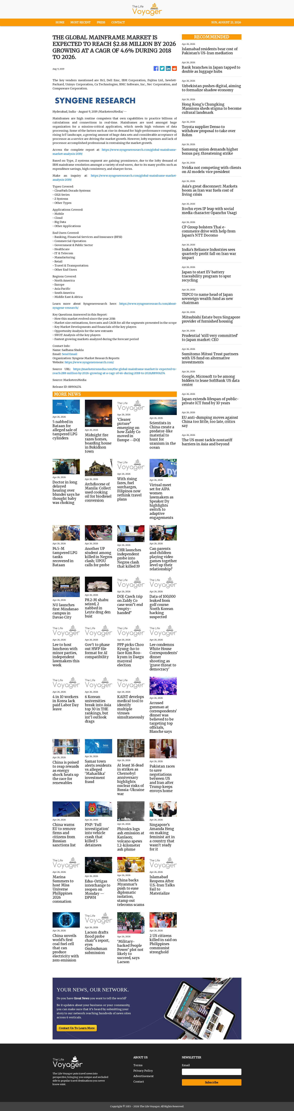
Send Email (69, 354)
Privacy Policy (143, 1070)
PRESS (101, 22)
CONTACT (118, 22)
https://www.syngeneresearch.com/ (89, 362)
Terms (138, 1065)
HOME (60, 22)
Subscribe (211, 1082)
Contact (138, 1081)
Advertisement (143, 1076)
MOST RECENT (80, 22)
